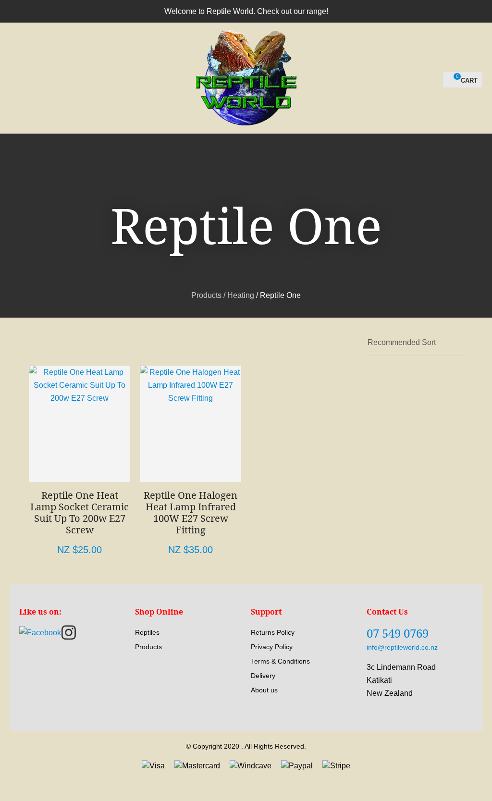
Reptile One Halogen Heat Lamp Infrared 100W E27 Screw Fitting (190, 512)
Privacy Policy (272, 647)
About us (264, 690)
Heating (240, 295)
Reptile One (280, 295)
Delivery (263, 675)
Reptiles (147, 632)
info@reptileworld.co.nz (402, 647)
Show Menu (15, 78)
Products (206, 295)
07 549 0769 (398, 633)
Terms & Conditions (280, 661)
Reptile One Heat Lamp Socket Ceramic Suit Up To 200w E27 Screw (79, 512)
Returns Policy (273, 632)
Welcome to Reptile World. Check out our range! (246, 11)
